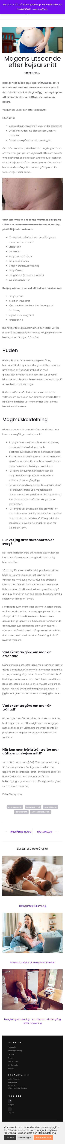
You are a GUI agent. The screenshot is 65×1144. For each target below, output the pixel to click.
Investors (11, 1069)
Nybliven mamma (32, 73)
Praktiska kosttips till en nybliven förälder (32, 962)
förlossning (50, 807)
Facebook (11, 1113)
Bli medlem (11, 1058)
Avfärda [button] (43, 9)
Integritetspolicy (13, 1061)
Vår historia (11, 1054)
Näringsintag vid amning (32, 905)
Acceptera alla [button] (43, 1137)
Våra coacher (12, 1047)
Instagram (11, 1105)
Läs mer (10, 1137)
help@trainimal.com (14, 1079)
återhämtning (15, 807)
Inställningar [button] (24, 1137)
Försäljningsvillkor (13, 1065)
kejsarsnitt (21, 812)
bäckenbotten (33, 807)
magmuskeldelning (40, 812)
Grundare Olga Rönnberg (15, 1051)
